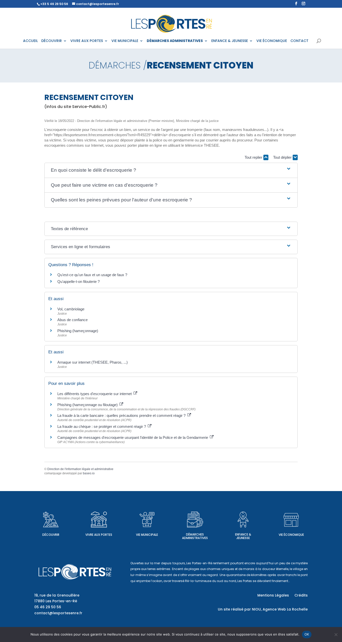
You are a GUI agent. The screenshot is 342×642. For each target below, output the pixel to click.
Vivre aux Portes (98, 535)
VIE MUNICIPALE (124, 41)
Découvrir (50, 535)
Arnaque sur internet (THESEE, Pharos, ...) (92, 362)
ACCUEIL (30, 41)
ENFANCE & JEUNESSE (229, 41)
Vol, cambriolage (70, 309)
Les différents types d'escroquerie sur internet (95, 394)
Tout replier (254, 157)
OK (306, 634)
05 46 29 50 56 (47, 607)
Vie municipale (147, 535)
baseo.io (89, 473)
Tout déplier (283, 157)
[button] (171, 170)
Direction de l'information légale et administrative (80, 469)
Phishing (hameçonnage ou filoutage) (88, 405)
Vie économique (291, 535)
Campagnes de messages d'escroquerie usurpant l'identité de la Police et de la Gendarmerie (133, 437)
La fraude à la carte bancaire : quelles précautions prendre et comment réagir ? (122, 415)
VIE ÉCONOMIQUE (271, 41)
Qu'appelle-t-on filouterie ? (78, 281)
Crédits (301, 596)
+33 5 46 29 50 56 (54, 4)
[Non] (335, 634)
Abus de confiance (72, 320)
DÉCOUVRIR (51, 41)
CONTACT (299, 41)
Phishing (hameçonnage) (77, 331)
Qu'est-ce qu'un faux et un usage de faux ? (92, 275)
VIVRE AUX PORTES (86, 41)
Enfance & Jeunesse (243, 536)
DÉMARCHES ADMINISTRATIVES (175, 41)
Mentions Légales (273, 596)
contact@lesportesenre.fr (58, 613)
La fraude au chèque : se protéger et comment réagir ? (102, 426)
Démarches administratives (195, 536)
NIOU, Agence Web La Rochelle (280, 609)
